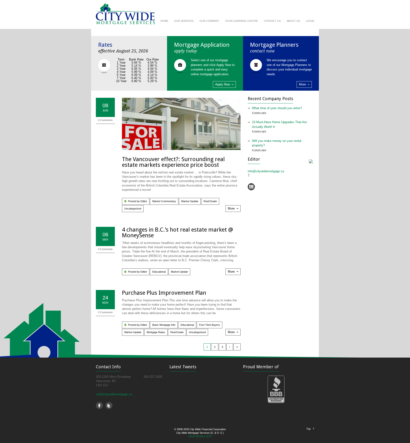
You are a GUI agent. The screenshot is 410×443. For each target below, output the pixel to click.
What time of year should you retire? (277, 108)
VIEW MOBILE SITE (200, 436)
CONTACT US (272, 20)
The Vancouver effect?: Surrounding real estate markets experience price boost (173, 162)
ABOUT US (293, 20)
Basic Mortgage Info (163, 324)
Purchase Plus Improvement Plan (164, 292)
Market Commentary (164, 201)
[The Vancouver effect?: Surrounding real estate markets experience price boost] (181, 124)
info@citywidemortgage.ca (266, 171)
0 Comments (105, 120)
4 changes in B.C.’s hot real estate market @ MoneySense (177, 232)
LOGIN (310, 20)
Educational (159, 271)
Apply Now (222, 84)
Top (308, 428)
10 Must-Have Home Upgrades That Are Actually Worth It (279, 124)
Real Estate (210, 201)
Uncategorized (132, 208)
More (302, 84)
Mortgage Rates (156, 332)
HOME (164, 20)
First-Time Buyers (209, 324)
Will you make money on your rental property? (276, 143)
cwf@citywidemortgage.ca (114, 394)
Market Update (189, 201)
